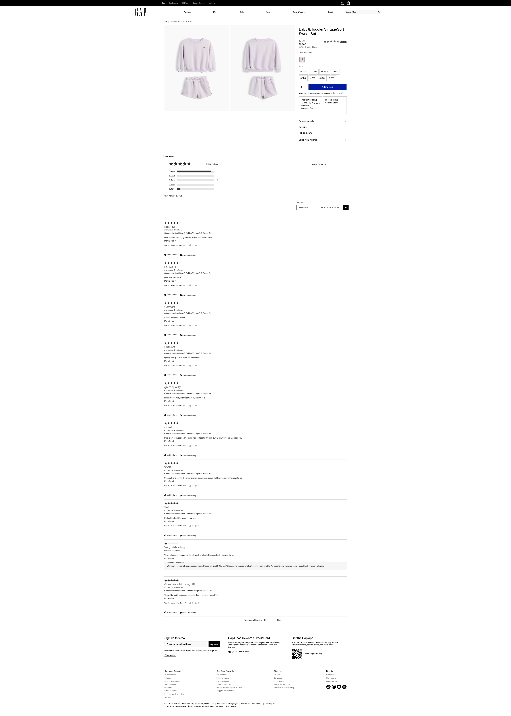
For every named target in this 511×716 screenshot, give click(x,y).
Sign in (304, 108)
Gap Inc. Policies (231, 706)
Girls (242, 12)
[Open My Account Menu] (342, 3)
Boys (268, 12)
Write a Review (319, 164)
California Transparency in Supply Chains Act (206, 706)
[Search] (379, 12)
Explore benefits (223, 681)
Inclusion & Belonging (282, 684)
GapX (330, 12)
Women (187, 12)
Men (215, 12)
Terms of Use (245, 704)
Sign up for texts (332, 681)
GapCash (167, 697)
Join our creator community (284, 688)
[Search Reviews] (346, 207)
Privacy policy (170, 655)
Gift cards (168, 688)
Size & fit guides (170, 691)
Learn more (244, 652)
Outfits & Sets (186, 22)
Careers (277, 675)
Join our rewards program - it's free (229, 688)
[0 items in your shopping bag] (348, 3)
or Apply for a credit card (225, 691)
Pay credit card (222, 675)
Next (279, 620)
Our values (278, 678)
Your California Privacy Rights (227, 704)
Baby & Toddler (299, 12)
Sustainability (257, 704)
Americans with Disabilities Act (175, 706)
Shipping (167, 678)
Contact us (330, 675)
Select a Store (331, 102)
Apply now (232, 652)
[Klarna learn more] (343, 93)
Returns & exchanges (172, 681)
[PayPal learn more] (334, 93)
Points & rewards (223, 678)
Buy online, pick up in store (174, 694)
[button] (229, 86)
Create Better (279, 681)
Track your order (170, 684)
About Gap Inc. (269, 704)
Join (311, 108)
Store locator (331, 678)
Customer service (171, 675)
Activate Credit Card (224, 684)
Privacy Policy (187, 704)
